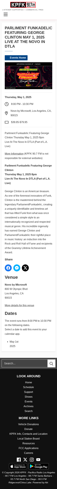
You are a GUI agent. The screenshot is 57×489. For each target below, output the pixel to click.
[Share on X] (25, 267)
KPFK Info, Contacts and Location (29, 433)
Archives (28, 406)
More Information (14, 153)
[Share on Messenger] (16, 267)
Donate (28, 429)
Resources (28, 443)
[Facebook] (19, 460)
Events (28, 401)
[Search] (54, 363)
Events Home (18, 57)
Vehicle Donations (28, 424)
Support (28, 392)
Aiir (46, 482)
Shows (28, 396)
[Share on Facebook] (8, 267)
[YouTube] (38, 460)
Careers (28, 453)
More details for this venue (19, 305)
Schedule (28, 387)
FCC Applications (28, 448)
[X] (25, 460)
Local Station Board (28, 438)
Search (29, 411)
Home (28, 382)
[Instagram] (32, 460)
